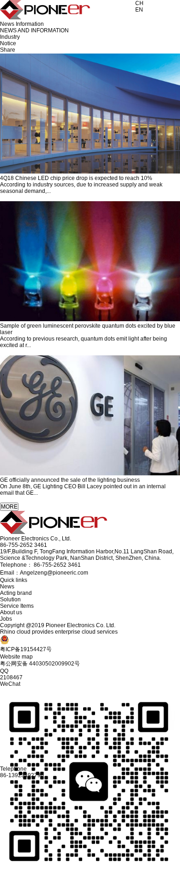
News (7, 586)
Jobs (6, 619)
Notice (8, 43)
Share (7, 50)
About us (11, 612)
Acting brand (16, 593)
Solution (10, 599)
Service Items (17, 606)
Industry (10, 37)
